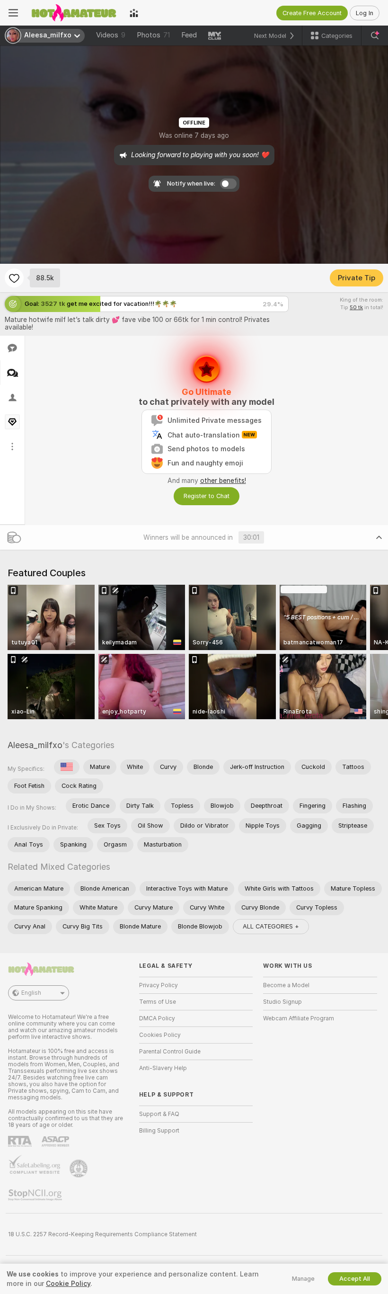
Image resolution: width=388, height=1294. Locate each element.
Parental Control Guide (170, 1051)
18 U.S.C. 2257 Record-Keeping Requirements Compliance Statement (102, 1234)
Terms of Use (157, 1002)
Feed (189, 35)
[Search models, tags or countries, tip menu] (375, 35)
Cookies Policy (160, 1035)
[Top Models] (134, 13)
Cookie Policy (68, 1283)
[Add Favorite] (14, 277)
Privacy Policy (158, 985)
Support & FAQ (159, 1114)
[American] (66, 767)
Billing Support (159, 1130)
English (31, 993)
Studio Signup (282, 1002)
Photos (153, 35)
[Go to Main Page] (73, 13)
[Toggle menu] (13, 13)
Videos (110, 35)
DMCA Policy (157, 1018)
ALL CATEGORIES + (271, 926)
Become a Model (286, 985)
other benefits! (223, 480)
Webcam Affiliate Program (298, 1018)
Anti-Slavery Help (163, 1068)
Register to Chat (206, 496)
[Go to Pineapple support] (79, 1169)
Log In (364, 13)
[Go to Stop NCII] (36, 1195)
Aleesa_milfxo (35, 745)
